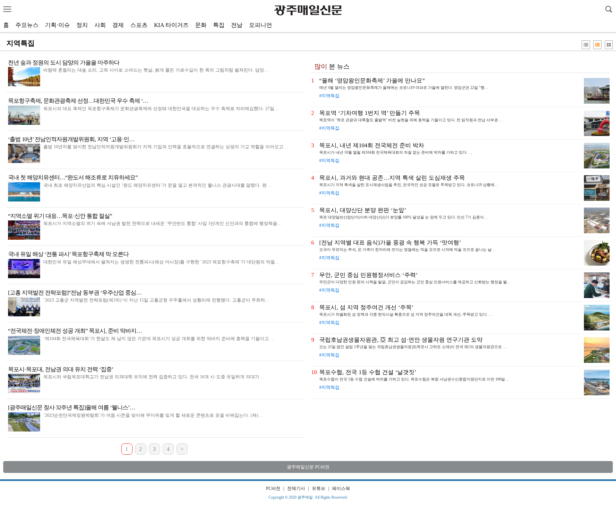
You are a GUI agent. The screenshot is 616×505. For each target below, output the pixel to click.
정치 (82, 25)
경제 (118, 25)
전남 (237, 25)
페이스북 (341, 488)
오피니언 (260, 25)
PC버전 (273, 488)
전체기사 (296, 488)
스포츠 (139, 25)
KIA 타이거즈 (171, 25)
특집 (219, 25)
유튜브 (318, 488)
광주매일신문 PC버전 (308, 467)
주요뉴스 (26, 25)
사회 (100, 25)
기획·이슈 (57, 25)
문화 (201, 25)
